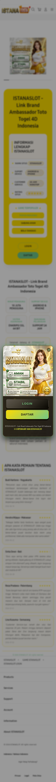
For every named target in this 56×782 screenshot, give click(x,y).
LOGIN (27, 403)
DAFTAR (27, 414)
